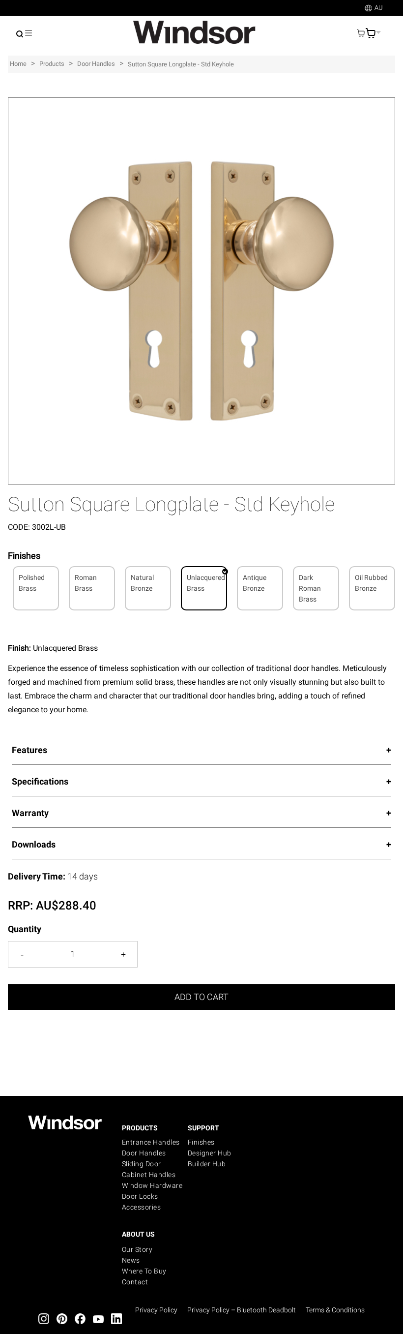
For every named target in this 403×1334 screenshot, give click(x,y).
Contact (135, 1282)
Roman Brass (86, 583)
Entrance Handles (151, 1142)
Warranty (30, 813)
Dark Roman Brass (310, 588)
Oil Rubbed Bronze (371, 583)
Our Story (137, 1249)
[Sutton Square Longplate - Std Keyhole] (201, 102)
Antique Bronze (254, 583)
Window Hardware (152, 1185)
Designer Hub (209, 1153)
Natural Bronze (142, 583)
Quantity (24, 929)
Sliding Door (141, 1164)
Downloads (34, 844)
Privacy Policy (156, 1310)
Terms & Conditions (335, 1310)
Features (29, 750)
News (131, 1260)
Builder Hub (207, 1164)
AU (378, 7)
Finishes (201, 1142)
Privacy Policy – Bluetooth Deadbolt (241, 1310)
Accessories (141, 1207)
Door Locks (140, 1196)
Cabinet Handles (149, 1175)
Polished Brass (32, 583)
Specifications (40, 781)
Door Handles (144, 1153)
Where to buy (144, 1271)
